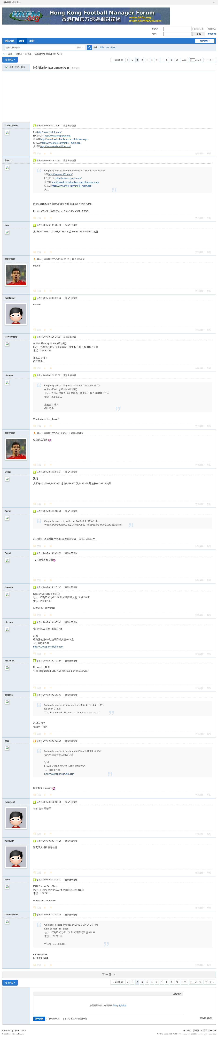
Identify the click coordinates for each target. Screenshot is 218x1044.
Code (56, 994)
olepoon (9, 622)
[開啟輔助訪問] (211, 2)
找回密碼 (212, 29)
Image (43, 994)
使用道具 (199, 153)
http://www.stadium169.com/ (55, 146)
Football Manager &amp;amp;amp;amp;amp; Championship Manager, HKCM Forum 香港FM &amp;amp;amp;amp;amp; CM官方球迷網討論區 (3, 53)
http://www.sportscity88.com (48, 646)
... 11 (184, 60)
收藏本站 (16, 2)
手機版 (196, 1030)
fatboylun (9, 841)
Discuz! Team (18, 1034)
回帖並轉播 (54, 1018)
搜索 (79, 47)
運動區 (19, 54)
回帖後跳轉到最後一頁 (76, 1018)
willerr (8, 472)
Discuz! (17, 1030)
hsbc (7, 880)
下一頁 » (109, 974)
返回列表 (119, 60)
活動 (102, 47)
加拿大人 (9, 160)
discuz (113, 47)
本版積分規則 (206, 1018)
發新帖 (9, 59)
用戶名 (155, 29)
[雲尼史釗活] (7, 67)
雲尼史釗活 (20, 67)
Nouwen (9, 587)
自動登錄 (199, 29)
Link (48, 994)
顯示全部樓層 (70, 125)
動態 (31, 40)
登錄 (115, 1005)
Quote (52, 994)
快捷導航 (204, 41)
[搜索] (89, 47)
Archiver (187, 1030)
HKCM (212, 1030)
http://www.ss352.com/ (49, 132)
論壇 (21, 40)
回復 (39, 153)
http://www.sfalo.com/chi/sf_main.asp (61, 142)
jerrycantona (11, 337)
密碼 (154, 34)
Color (39, 994)
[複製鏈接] (75, 68)
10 (177, 60)
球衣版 (28, 54)
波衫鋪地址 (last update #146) (49, 54)
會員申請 (212, 34)
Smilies (60, 994)
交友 (107, 47)
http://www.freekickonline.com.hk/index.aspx (64, 139)
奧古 (7, 741)
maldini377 (10, 298)
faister (8, 511)
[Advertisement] (109, 97)
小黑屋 (204, 1030)
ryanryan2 (10, 802)
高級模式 (177, 994)
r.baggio (9, 375)
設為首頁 (7, 2)
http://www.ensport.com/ (58, 135)
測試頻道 (9, 40)
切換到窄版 (214, 2)
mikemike (9, 661)
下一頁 (208, 60)
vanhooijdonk (11, 125)
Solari (8, 553)
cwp (7, 225)
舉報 (209, 153)
